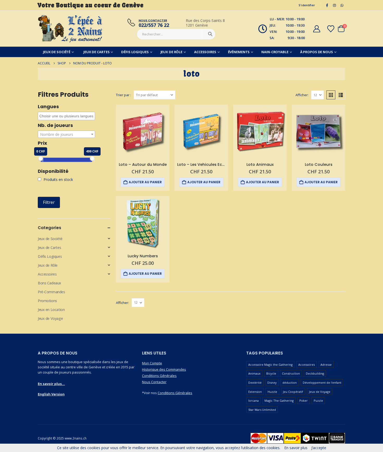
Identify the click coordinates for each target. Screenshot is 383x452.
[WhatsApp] (341, 5)
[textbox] (66, 134)
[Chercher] (210, 34)
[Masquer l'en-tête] (70, 29)
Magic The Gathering (279, 400)
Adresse (326, 365)
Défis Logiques (135, 52)
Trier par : (123, 95)
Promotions (47, 300)
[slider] (40, 158)
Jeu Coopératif (293, 392)
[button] (330, 94)
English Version (51, 394)
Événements (239, 52)
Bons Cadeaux (49, 282)
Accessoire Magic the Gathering (270, 365)
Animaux (254, 373)
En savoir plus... (51, 383)
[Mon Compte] (316, 28)
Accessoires (205, 52)
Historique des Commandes (164, 369)
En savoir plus (295, 447)
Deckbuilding (315, 373)
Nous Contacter (154, 382)
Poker (303, 400)
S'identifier (307, 5)
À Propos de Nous (316, 52)
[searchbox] (67, 116)
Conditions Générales (159, 375)
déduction (289, 382)
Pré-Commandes (51, 291)
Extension (255, 392)
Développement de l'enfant (322, 382)
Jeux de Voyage (50, 318)
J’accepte (318, 447)
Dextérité (255, 382)
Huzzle (272, 392)
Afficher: (301, 95)
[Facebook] (327, 5)
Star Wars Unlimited (262, 410)
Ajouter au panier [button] (145, 182)
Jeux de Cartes (96, 52)
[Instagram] (334, 5)
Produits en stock (57, 179)
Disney (272, 382)
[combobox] (66, 116)
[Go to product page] (143, 131)
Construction (291, 373)
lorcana (253, 400)
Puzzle (318, 400)
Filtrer (49, 202)
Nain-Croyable (274, 52)
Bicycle (271, 373)
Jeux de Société (56, 52)
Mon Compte (152, 363)
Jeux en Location (51, 309)
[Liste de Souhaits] (331, 28)
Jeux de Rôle (171, 52)
